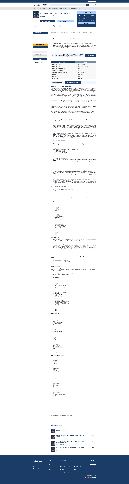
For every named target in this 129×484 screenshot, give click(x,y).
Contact (92, 4)
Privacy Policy (63, 469)
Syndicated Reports (78, 466)
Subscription (76, 1)
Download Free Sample (40, 44)
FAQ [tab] (35, 41)
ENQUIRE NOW (90, 55)
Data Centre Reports (78, 464)
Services (62, 463)
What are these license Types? (86, 25)
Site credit (94, 475)
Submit (40, 59)
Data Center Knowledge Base (42, 8)
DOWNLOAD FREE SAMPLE (73, 82)
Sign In (89, 1)
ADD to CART (87, 23)
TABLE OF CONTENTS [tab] (38, 36)
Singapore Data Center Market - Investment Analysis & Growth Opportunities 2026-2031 (64, 8)
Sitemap (76, 467)
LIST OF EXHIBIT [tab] (37, 34)
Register (93, 1)
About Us (50, 463)
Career (50, 466)
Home (34, 8)
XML (75, 469)
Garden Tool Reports (78, 463)
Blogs (50, 469)
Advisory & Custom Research (65, 464)
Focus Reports (83, 1)
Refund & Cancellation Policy (65, 472)
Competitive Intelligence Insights (66, 466)
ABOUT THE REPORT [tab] (37, 32)
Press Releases (51, 467)
